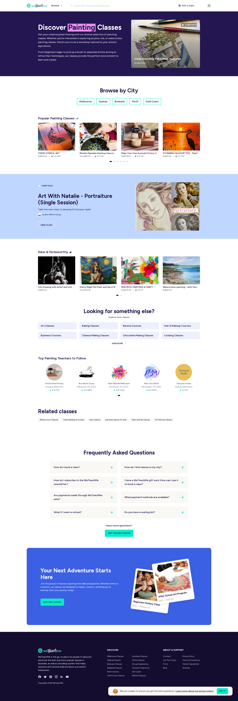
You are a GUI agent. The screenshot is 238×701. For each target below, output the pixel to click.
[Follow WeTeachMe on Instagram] (56, 676)
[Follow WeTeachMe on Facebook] (39, 676)
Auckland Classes (139, 656)
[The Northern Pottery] (54, 372)
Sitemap (186, 668)
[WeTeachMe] (37, 6)
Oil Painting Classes (163, 420)
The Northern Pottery (54, 383)
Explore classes (52, 602)
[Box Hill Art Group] (86, 372)
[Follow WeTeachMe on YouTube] (67, 676)
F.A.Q (165, 664)
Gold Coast (152, 101)
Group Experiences (140, 664)
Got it (222, 691)
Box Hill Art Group (86, 383)
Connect (167, 656)
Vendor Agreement (190, 664)
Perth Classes (113, 672)
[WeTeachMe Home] (65, 650)
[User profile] (209, 5)
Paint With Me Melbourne (119, 383)
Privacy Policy (188, 656)
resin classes (94, 420)
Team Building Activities (73, 420)
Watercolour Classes (49, 420)
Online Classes (138, 660)
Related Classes (139, 675)
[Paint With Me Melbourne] (119, 372)
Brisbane (120, 101)
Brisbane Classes (114, 664)
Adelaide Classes (114, 668)
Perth (135, 101)
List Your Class (169, 660)
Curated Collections (141, 668)
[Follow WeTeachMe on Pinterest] (50, 676)
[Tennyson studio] (183, 372)
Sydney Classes (114, 660)
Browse (55, 5)
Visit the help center (119, 533)
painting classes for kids (116, 420)
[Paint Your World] (151, 372)
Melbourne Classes (115, 656)
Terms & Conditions (191, 660)
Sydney (103, 101)
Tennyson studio (183, 383)
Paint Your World (151, 383)
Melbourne (85, 101)
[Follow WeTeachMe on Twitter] (45, 676)
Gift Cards (136, 672)
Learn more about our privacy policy (194, 691)
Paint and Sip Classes (141, 420)
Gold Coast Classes (116, 675)
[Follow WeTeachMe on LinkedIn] (61, 676)
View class (46, 225)
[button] (111, 161)
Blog (165, 668)
